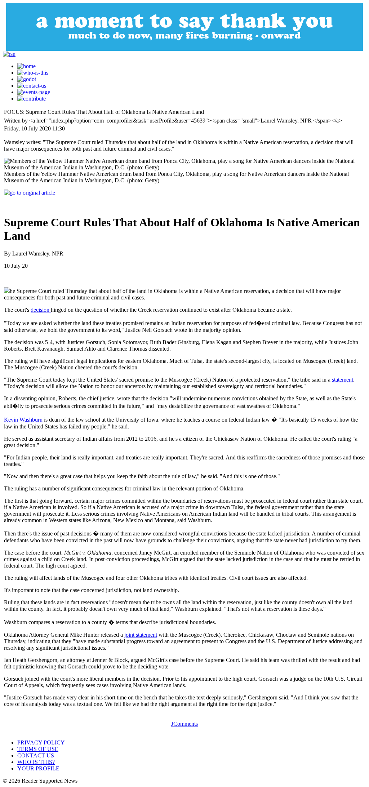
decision (41, 310)
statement (342, 380)
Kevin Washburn (23, 420)
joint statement (140, 635)
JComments (184, 724)
